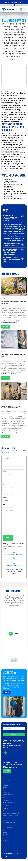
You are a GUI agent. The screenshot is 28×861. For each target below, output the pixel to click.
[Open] (25, 9)
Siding (4, 810)
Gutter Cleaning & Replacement (11, 813)
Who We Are (6, 778)
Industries (6, 838)
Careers (5, 789)
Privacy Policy (6, 805)
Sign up (12, 5)
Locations (5, 782)
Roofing (5, 820)
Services (5, 808)
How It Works (6, 780)
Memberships (6, 785)
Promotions (6, 800)
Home (4, 775)
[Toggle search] (21, 9)
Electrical (5, 832)
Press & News (6, 792)
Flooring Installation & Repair (10, 815)
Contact (7, 770)
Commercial (6, 842)
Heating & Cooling (7, 827)
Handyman (6, 834)
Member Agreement (8, 794)
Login (16, 5)
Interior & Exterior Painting (9, 825)
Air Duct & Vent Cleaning (9, 822)
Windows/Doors (7, 818)
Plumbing (5, 829)
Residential (6, 840)
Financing (5, 797)
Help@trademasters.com (10, 767)
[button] (12, 660)
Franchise (5, 787)
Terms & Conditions (8, 802)
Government (6, 845)
